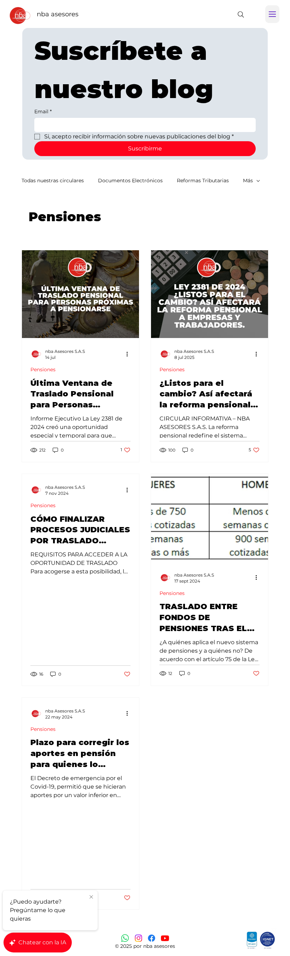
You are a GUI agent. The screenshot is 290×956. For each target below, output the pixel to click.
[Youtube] (165, 938)
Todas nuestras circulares (53, 180)
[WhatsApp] (125, 938)
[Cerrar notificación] (91, 897)
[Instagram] (138, 938)
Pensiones (43, 369)
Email (43, 111)
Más (248, 180)
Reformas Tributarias (203, 180)
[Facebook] (151, 938)
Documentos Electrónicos (130, 180)
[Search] (240, 14)
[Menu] (272, 14)
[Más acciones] (129, 354)
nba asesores (58, 14)
